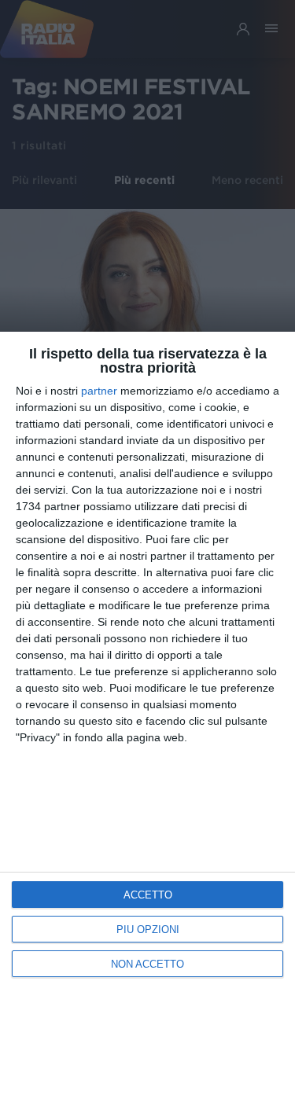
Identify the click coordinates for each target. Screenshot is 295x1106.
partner (99, 390)
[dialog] (147, 719)
